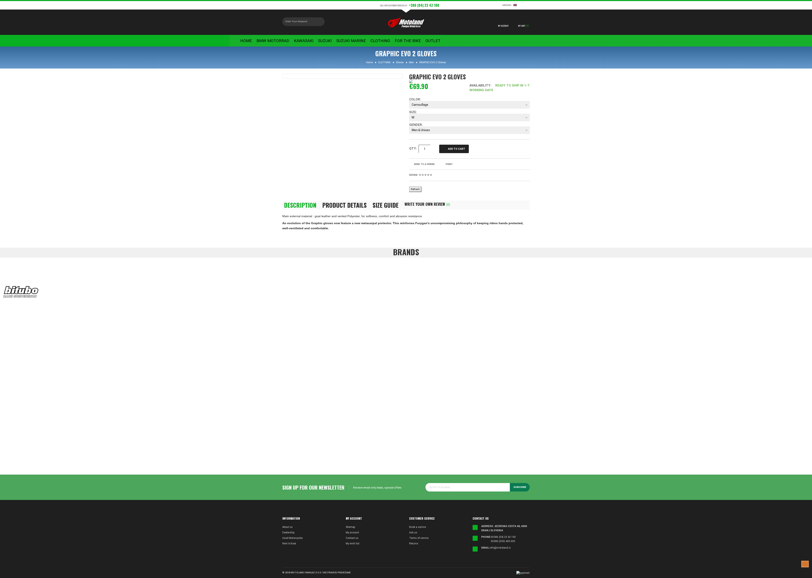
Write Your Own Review (427, 204)
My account (352, 532)
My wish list (352, 543)
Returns (413, 543)
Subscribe (519, 487)
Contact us (352, 538)
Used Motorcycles (292, 538)
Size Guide (386, 205)
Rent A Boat (289, 543)
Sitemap (350, 527)
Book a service (417, 527)
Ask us (413, 532)
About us (287, 527)
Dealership (288, 532)
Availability (479, 85)
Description (300, 205)
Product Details (344, 205)
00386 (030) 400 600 (503, 541)
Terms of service (418, 538)
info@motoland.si (500, 547)
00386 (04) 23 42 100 (503, 536)
